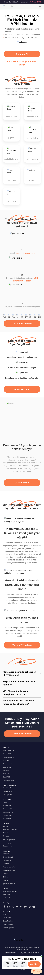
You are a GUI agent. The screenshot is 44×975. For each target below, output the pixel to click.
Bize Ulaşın (6, 894)
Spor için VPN (7, 791)
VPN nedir (6, 854)
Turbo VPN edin (22, 389)
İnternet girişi (7, 843)
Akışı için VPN (7, 788)
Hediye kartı (7, 917)
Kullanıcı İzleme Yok (9, 867)
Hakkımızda (7, 898)
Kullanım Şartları (8, 927)
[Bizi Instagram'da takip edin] (8, 906)
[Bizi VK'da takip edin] (21, 906)
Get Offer (34, 964)
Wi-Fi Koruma (7, 833)
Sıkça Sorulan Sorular (10, 891)
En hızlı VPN (7, 860)
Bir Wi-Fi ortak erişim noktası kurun (22, 63)
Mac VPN (6, 760)
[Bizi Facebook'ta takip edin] (4, 906)
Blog (4, 914)
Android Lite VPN (8, 757)
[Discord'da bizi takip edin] (25, 906)
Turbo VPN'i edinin (22, 323)
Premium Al (22, 54)
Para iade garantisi (9, 870)
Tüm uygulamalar (8, 780)
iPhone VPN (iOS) (8, 750)
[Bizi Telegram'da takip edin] (33, 906)
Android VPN (7, 754)
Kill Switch (6, 826)
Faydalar (6, 863)
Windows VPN (7, 764)
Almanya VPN (7, 809)
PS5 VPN (6, 770)
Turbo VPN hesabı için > (25, 253)
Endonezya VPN (8, 812)
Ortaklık (5, 873)
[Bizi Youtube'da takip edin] (16, 906)
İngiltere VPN (7, 805)
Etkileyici (5, 877)
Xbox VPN (6, 774)
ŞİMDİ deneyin (22, 482)
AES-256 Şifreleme (9, 839)
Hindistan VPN (7, 815)
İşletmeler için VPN (9, 883)
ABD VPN (6, 802)
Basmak (5, 880)
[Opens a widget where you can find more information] (36, 971)
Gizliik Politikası (8, 924)
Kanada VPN (7, 819)
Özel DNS (6, 836)
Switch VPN (6, 777)
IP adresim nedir (8, 857)
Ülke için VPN (7, 846)
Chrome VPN (7, 767)
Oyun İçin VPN (7, 794)
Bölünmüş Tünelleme (10, 829)
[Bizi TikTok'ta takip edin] (29, 906)
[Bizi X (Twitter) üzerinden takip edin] (12, 906)
